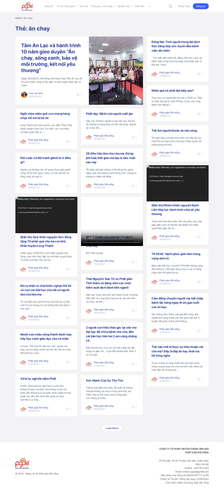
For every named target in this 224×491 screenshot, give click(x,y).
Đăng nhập (184, 6)
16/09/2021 (34, 187)
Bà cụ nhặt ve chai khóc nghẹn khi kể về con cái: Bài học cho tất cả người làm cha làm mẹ (45, 290)
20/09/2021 (165, 75)
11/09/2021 (33, 319)
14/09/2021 (99, 312)
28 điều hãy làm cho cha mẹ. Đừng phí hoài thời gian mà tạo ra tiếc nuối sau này (110, 158)
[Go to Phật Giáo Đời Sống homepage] (27, 6)
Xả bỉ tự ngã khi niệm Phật (38, 378)
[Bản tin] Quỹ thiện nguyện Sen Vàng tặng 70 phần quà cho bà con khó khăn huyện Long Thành (45, 241)
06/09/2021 (100, 409)
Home (18, 18)
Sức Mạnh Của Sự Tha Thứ (104, 380)
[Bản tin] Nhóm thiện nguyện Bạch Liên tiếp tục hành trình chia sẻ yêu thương (176, 210)
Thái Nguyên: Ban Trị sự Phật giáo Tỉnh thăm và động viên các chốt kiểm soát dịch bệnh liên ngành (109, 283)
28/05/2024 (35, 96)
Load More (112, 428)
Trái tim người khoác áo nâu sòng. (175, 130)
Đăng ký (200, 6)
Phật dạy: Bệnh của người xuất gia (109, 113)
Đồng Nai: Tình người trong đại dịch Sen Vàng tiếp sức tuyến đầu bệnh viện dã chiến (176, 46)
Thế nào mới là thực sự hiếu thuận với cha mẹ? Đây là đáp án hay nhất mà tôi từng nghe (177, 351)
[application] (178, 183)
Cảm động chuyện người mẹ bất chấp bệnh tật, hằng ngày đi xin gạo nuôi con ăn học (177, 303)
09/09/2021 (34, 410)
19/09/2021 (165, 115)
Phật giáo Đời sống (169, 72)
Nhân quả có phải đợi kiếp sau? (173, 90)
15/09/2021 (99, 264)
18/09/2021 (165, 155)
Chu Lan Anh (36, 93)
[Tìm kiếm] (170, 6)
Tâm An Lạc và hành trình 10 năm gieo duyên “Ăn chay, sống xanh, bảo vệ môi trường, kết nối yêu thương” (51, 57)
